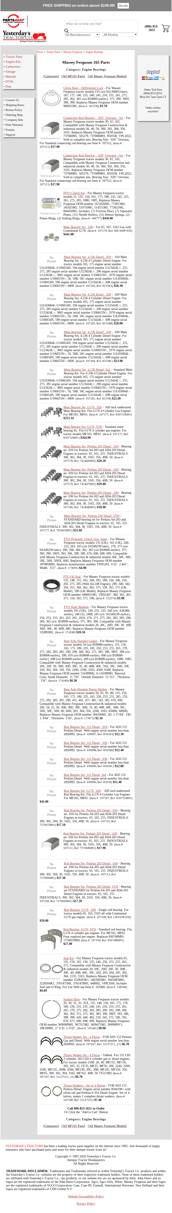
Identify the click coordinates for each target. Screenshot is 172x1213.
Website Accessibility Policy (86, 1196)
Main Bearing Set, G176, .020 (82, 407)
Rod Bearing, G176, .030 (80, 910)
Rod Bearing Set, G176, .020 (82, 791)
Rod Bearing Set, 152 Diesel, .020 (85, 743)
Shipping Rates (15, 105)
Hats (8, 86)
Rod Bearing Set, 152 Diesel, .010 (85, 727)
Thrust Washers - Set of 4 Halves (84, 1085)
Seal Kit (68, 958)
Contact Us (12, 100)
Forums (10, 129)
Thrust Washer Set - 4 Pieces (81, 1037)
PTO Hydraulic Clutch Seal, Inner (85, 539)
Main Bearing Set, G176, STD (82, 427)
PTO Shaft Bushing (76, 607)
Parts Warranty (14, 124)
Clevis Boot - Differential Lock (83, 88)
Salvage (10, 71)
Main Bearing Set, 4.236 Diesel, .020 (87, 294)
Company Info (14, 119)
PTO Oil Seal (72, 576)
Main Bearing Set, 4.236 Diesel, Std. (87, 369)
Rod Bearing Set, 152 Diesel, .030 (85, 759)
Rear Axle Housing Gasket (80, 641)
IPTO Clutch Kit (74, 193)
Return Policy (14, 110)
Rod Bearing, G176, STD (79, 929)
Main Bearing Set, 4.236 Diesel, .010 (87, 257)
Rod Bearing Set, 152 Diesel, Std (85, 775)
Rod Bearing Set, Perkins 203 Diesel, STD (91, 886)
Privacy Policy (86, 1203)
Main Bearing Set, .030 (78, 227)
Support (10, 134)
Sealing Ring (71, 999)
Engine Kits (13, 61)
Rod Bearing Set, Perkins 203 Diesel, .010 (91, 810)
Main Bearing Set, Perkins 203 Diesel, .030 (90, 492)
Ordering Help (14, 115)
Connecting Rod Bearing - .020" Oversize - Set (93, 118)
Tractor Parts (14, 56)
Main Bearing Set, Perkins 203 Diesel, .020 (90, 469)
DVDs (9, 81)
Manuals (11, 76)
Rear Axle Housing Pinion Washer (85, 689)
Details (123, 5)
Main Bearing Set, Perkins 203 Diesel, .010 (90, 446)
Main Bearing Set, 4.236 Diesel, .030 (87, 332)
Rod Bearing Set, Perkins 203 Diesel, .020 (90, 833)
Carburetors (13, 66)
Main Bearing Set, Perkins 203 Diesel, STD (91, 516)
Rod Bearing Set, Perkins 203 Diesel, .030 (91, 863)
